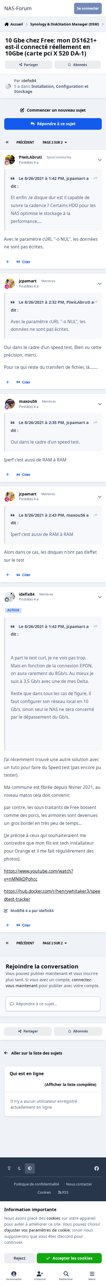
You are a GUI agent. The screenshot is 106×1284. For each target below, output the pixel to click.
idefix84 (28, 80)
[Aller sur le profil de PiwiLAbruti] (10, 160)
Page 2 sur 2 (52, 142)
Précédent (25, 142)
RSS (64, 1192)
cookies (53, 1218)
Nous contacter (79, 1184)
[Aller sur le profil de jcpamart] (10, 283)
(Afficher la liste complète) (70, 1084)
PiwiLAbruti (30, 157)
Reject (19, 1258)
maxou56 (28, 401)
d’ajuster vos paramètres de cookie (37, 1230)
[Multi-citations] (7, 262)
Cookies (44, 1192)
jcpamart (75, 178)
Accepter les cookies (72, 1258)
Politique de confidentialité (36, 1184)
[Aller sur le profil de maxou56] (10, 404)
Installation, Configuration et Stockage (51, 89)
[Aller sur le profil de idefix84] (8, 86)
